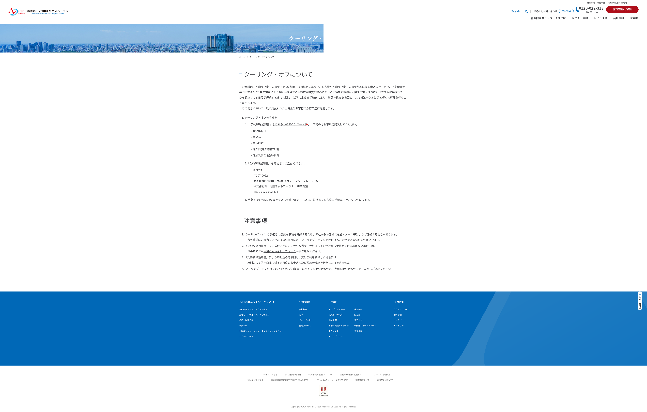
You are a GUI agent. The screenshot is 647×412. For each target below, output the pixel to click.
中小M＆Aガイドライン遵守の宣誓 (332, 380)
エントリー (399, 325)
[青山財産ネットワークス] (38, 12)
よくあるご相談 (246, 336)
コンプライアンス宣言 (267, 374)
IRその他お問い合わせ (545, 11)
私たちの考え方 (336, 314)
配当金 (357, 314)
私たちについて (401, 309)
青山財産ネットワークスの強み (253, 309)
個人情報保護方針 (293, 374)
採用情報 (566, 11)
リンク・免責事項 (382, 374)
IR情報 (634, 18)
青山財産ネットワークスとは (548, 18)
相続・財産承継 (246, 320)
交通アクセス (305, 325)
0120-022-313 (591, 9)
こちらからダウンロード (290, 124)
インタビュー (400, 320)
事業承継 (243, 325)
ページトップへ (640, 300)
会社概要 (303, 309)
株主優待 (358, 309)
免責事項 (358, 331)
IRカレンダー (335, 331)
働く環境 (398, 314)
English (516, 11)
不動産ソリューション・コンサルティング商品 (260, 331)
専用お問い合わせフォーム (280, 251)
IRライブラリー (336, 336)
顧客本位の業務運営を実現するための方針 (290, 380)
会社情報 (618, 18)
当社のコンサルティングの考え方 (254, 314)
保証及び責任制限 (255, 380)
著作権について (362, 380)
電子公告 (358, 320)
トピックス (600, 18)
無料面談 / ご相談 (622, 9)
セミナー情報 (580, 18)
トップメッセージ (337, 309)
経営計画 (333, 320)
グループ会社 (305, 320)
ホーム (242, 57)
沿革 (301, 314)
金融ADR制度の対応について (353, 374)
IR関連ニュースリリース (365, 325)
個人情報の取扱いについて (321, 374)
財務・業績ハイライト (339, 325)
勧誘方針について (385, 380)
